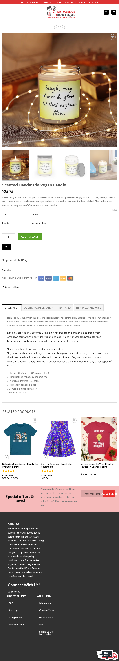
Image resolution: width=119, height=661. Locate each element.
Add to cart (29, 236)
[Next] (110, 90)
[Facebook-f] (15, 592)
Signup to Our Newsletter (46, 632)
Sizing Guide (15, 617)
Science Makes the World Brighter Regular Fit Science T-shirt (98, 465)
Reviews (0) (65, 308)
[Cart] (114, 12)
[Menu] (4, 12)
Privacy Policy (16, 624)
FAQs (12, 603)
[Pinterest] (19, 592)
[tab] (12, 307)
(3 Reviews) (7, 475)
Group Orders (46, 617)
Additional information (38, 308)
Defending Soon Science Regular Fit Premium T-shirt (20, 465)
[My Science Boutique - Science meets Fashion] (59, 12)
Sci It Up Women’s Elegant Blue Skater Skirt (56, 465)
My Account (45, 603)
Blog (41, 624)
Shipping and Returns (88, 308)
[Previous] (8, 90)
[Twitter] (12, 592)
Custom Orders (47, 610)
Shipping (13, 610)
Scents (5, 223)
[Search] (106, 12)
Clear (114, 210)
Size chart (7, 269)
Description (12, 308)
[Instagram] (9, 592)
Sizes (5, 214)
